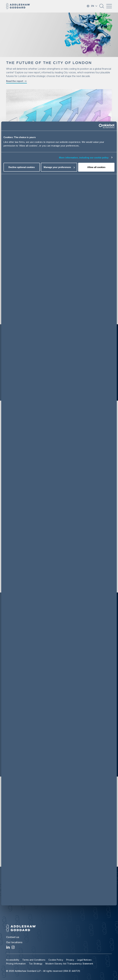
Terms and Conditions (33, 959)
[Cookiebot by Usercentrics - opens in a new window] (101, 126)
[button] (101, 7)
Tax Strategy (36, 963)
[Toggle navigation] (109, 6)
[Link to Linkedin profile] (8, 948)
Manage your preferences (57, 167)
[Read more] (59, 106)
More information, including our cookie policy (84, 157)
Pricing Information (16, 963)
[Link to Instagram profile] (13, 948)
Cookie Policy (55, 959)
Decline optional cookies (21, 167)
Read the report (15, 81)
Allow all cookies (96, 167)
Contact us (12, 937)
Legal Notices (84, 959)
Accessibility (12, 959)
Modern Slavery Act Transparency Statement (69, 963)
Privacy (70, 959)
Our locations (14, 942)
